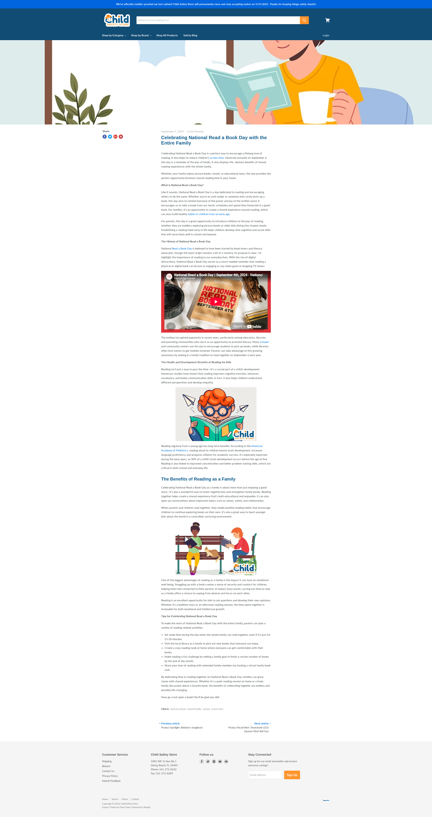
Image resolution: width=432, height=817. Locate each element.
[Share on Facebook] (105, 137)
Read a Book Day (182, 248)
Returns (106, 766)
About (125, 799)
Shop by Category (113, 35)
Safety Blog (190, 35)
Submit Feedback (111, 780)
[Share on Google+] (115, 137)
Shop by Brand (140, 35)
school (206, 709)
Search (115, 799)
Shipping (107, 761)
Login (326, 35)
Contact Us (108, 770)
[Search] (304, 20)
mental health (194, 709)
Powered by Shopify (141, 807)
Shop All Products (167, 35)
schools (264, 341)
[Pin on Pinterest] (121, 137)
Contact (135, 799)
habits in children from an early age (209, 214)
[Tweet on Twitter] (110, 137)
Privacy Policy (110, 775)
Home (105, 799)
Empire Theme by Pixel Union (116, 807)
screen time (217, 157)
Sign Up (292, 775)
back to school (178, 709)
